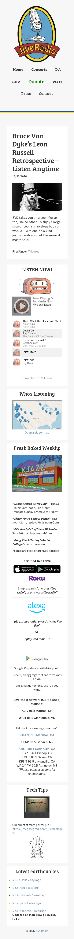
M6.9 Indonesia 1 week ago (29, 895)
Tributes (33, 251)
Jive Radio (41, 931)
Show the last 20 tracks (37, 378)
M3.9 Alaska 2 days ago (26, 880)
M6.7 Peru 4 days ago (25, 887)
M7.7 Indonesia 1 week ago (29, 911)
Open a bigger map (37, 432)
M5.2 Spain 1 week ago (26, 903)
